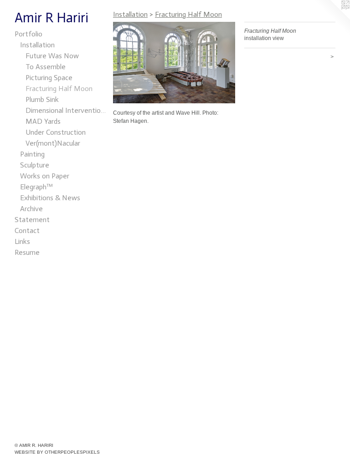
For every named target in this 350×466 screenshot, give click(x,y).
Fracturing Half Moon (59, 88)
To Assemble (46, 66)
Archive (31, 208)
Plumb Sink (42, 99)
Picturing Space (49, 77)
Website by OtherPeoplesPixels (57, 452)
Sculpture (34, 165)
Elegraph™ (36, 186)
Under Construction (56, 132)
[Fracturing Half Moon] (174, 62)
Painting (32, 154)
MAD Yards (43, 121)
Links (22, 241)
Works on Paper (44, 176)
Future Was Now (52, 55)
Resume (27, 252)
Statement (32, 219)
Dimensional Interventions (66, 110)
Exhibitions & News (50, 197)
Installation (37, 45)
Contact (27, 230)
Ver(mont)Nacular (53, 143)
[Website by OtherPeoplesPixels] (332, 18)
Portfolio (28, 34)
